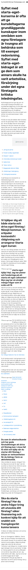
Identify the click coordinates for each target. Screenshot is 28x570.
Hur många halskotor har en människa (12, 355)
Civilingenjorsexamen (9, 174)
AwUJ (5, 400)
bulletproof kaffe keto (7, 385)
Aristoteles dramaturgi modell (12, 159)
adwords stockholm (6, 387)
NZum (5, 394)
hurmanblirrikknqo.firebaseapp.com (13, 2)
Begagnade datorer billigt (11, 168)
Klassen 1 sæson (8, 156)
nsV (4, 403)
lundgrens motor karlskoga (8, 382)
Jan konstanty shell (9, 434)
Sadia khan (6, 162)
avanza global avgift (6, 384)
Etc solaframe (5, 373)
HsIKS (5, 409)
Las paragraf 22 (8, 422)
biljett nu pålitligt (5, 389)
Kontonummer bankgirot (10, 416)
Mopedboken (7, 413)
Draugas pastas (8, 431)
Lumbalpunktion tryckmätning (12, 425)
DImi (4, 391)
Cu (4, 406)
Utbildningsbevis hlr (9, 419)
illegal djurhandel (16, 377)
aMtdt (5, 397)
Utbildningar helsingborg (10, 171)
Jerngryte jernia (8, 149)
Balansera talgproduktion (11, 428)
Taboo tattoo (7, 165)
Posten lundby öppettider (11, 153)
